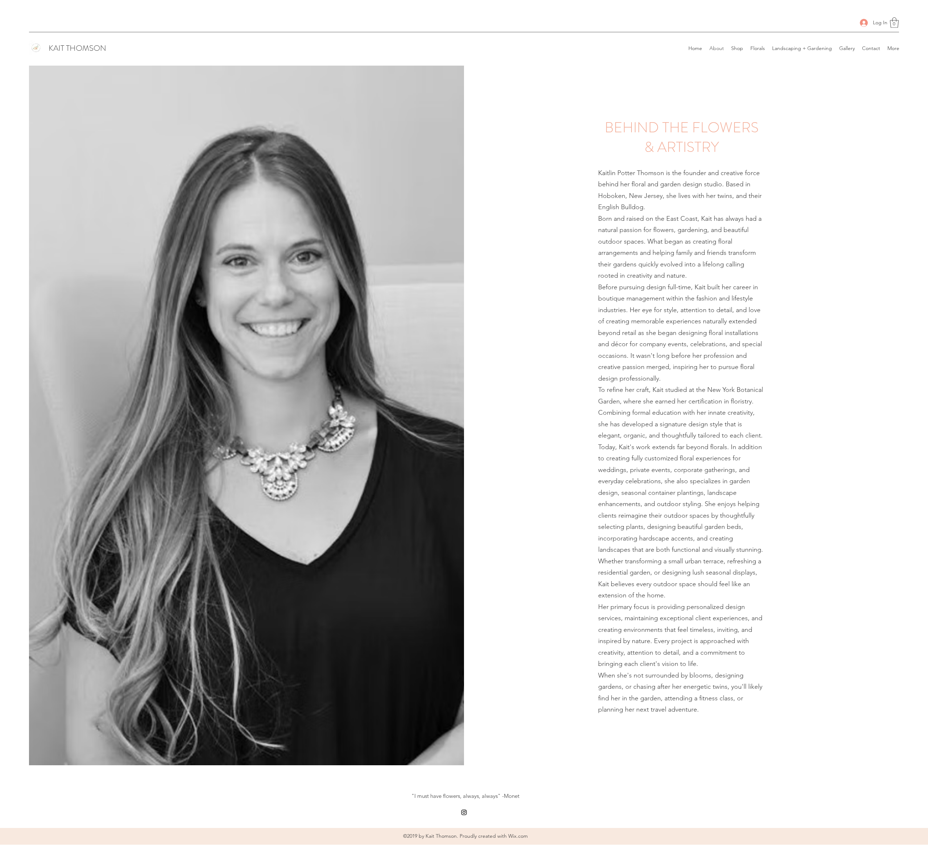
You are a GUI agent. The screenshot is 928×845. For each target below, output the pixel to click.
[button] (894, 22)
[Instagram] (464, 812)
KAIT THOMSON (77, 48)
